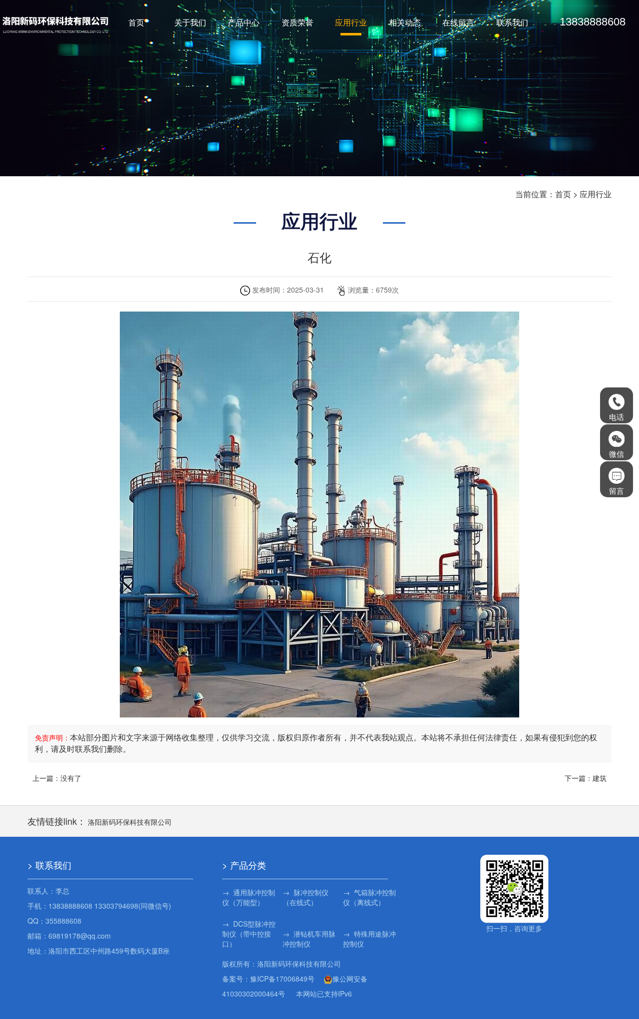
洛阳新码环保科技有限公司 (130, 822)
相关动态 (405, 22)
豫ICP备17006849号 (282, 979)
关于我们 (190, 22)
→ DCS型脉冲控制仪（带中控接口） (249, 934)
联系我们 (512, 22)
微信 (616, 453)
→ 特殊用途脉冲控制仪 (369, 939)
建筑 (600, 778)
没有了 (70, 778)
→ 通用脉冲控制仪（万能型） (248, 897)
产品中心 (244, 22)
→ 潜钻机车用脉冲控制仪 (309, 939)
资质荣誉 (298, 22)
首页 (136, 22)
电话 (616, 416)
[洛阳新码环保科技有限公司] (55, 24)
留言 (616, 490)
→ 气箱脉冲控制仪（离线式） (369, 897)
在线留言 (458, 22)
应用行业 (351, 22)
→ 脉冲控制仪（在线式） (305, 897)
